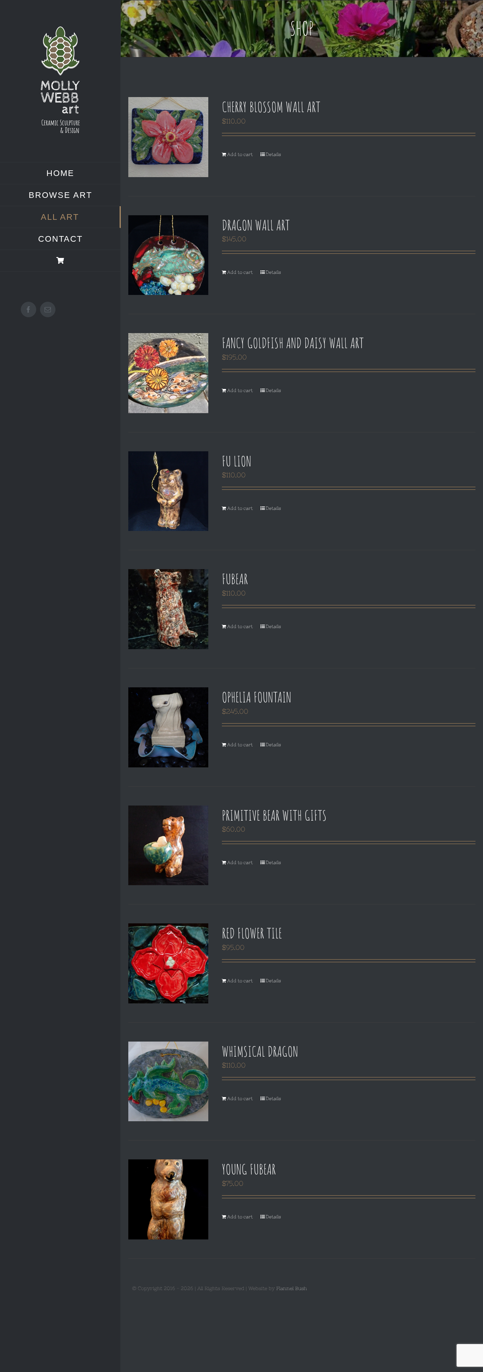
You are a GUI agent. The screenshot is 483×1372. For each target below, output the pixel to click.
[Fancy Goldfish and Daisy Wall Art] (168, 373)
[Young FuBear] (168, 1199)
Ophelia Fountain (256, 697)
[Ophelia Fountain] (168, 727)
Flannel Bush (291, 1288)
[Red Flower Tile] (168, 963)
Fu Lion (236, 461)
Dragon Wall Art (256, 225)
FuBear (235, 578)
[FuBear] (168, 609)
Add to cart (240, 154)
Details (273, 154)
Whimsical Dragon (260, 1051)
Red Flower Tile (252, 933)
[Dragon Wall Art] (168, 255)
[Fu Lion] (168, 491)
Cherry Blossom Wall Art (271, 106)
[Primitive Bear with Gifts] (168, 846)
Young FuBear (249, 1169)
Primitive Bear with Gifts (274, 815)
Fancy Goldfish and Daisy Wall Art (293, 342)
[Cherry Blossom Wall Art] (168, 137)
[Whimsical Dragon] (168, 1082)
